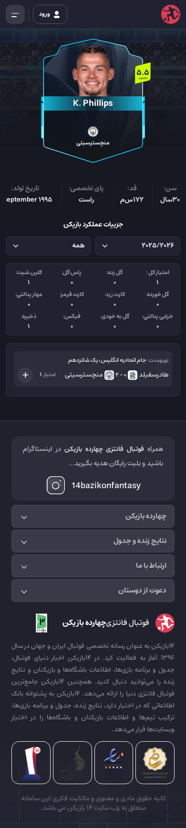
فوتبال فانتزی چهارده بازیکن (104, 449)
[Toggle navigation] (15, 14)
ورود (45, 14)
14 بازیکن (79, 808)
